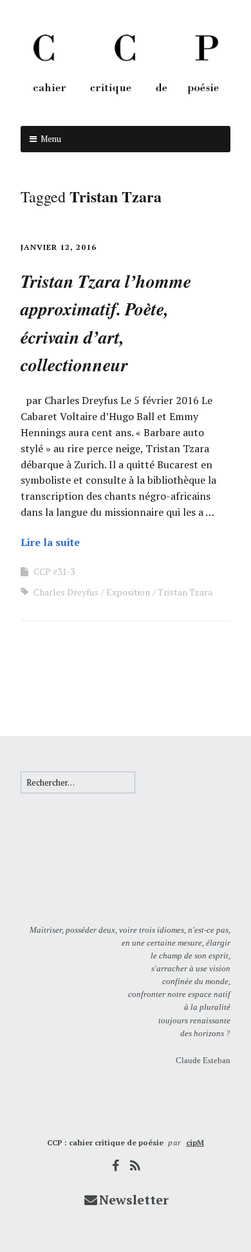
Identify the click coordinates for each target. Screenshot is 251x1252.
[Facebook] (115, 1166)
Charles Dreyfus (65, 592)
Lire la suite (50, 542)
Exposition (128, 592)
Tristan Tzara (185, 592)
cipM (195, 1142)
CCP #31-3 (54, 571)
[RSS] (135, 1166)
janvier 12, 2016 (59, 247)
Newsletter (134, 1199)
